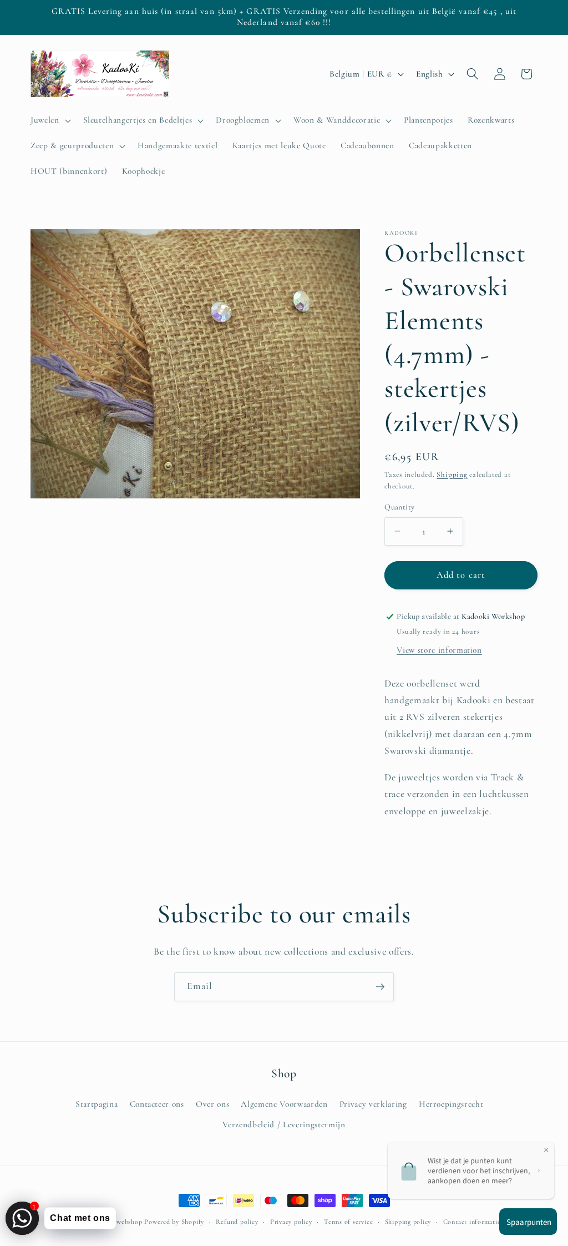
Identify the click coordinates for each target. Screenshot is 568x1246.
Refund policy (237, 1221)
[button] (49, 120)
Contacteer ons (157, 1104)
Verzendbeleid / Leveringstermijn (283, 1124)
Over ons (212, 1104)
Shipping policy (408, 1221)
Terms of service (348, 1221)
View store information (439, 650)
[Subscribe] (380, 986)
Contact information (474, 1221)
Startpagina (96, 1104)
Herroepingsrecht (451, 1104)
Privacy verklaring (373, 1104)
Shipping (452, 474)
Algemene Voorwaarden (284, 1104)
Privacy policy (291, 1221)
